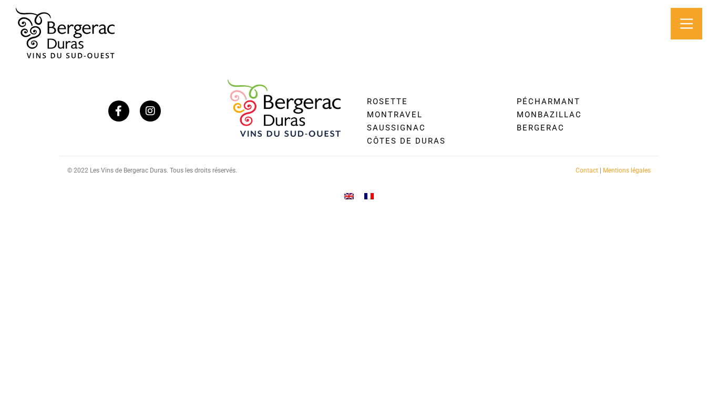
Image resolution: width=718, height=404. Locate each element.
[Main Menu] (686, 23)
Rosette (387, 101)
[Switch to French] (369, 196)
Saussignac (396, 128)
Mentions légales (627, 170)
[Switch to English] (349, 196)
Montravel (395, 114)
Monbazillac (549, 114)
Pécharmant (548, 101)
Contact (587, 170)
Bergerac (541, 128)
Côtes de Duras (406, 141)
